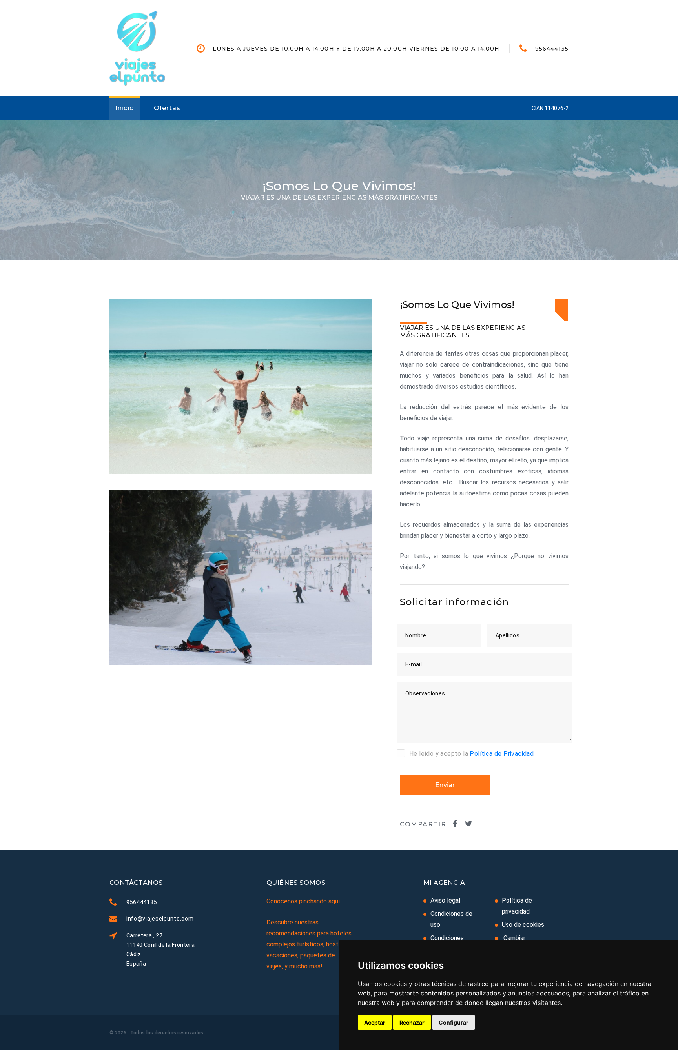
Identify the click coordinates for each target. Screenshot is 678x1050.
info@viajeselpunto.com (159, 918)
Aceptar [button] (374, 1022)
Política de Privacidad (502, 753)
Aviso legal (445, 900)
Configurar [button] (453, 1022)
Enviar (445, 785)
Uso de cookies (523, 924)
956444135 (552, 48)
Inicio (124, 108)
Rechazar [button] (412, 1022)
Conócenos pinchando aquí (303, 901)
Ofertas (167, 108)
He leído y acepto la (471, 753)
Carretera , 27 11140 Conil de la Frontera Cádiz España (160, 949)
